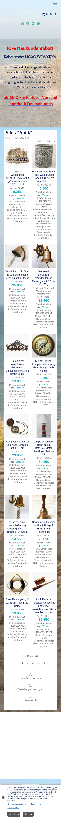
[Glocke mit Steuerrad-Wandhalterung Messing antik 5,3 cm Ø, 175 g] (44, 256)
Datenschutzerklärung (17, 804)
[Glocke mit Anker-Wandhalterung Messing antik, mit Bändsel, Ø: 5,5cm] (17, 507)
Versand (20, 198)
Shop (8, 138)
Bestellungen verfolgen (30, 689)
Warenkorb (31, 700)
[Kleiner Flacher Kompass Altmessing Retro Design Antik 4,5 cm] (44, 346)
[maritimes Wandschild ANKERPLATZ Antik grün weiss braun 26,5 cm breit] (17, 156)
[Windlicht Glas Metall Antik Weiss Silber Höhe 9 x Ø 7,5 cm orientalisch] (44, 156)
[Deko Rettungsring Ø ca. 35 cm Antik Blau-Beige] (17, 584)
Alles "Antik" (22, 138)
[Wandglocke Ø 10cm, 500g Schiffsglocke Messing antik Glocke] (17, 256)
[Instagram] (27, 23)
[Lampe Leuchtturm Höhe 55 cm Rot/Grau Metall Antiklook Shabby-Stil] (44, 426)
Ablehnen (28, 814)
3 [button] (33, 663)
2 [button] (27, 663)
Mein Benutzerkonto (30, 678)
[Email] (33, 23)
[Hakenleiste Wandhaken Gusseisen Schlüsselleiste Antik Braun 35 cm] (17, 346)
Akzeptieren (14, 814)
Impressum (36, 804)
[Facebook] (22, 23)
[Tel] (38, 23)
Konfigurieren (13, 807)
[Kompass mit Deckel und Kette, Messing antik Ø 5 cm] (17, 426)
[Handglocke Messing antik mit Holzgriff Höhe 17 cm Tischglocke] (44, 507)
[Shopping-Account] (55, 14)
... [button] (38, 663)
